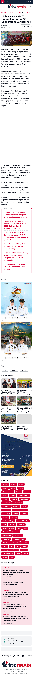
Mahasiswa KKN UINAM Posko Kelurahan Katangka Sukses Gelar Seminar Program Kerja (14, 606)
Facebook (28, 656)
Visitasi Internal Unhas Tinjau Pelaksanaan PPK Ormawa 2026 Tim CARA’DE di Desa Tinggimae (7, 428)
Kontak (7, 673)
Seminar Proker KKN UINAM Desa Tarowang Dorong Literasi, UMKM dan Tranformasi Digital (24, 392)
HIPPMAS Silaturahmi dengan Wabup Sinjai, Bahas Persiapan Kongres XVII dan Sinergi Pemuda (8, 392)
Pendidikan (14, 370)
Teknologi (24, 370)
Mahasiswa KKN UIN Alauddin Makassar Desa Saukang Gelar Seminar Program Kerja (24, 410)
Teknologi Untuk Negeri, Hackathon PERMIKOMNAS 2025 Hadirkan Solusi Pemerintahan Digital (15, 224)
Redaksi (26, 673)
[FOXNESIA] (16, 6)
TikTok (18, 656)
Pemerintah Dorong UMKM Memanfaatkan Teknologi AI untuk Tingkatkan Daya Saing (15, 214)
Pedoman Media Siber (16, 673)
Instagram (8, 656)
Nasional (6, 580)
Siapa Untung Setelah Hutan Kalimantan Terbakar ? (13, 583)
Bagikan (26, 26)
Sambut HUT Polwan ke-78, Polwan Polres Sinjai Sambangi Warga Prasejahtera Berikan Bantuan (8, 410)
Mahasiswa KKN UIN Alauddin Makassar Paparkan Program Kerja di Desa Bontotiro (16, 572)
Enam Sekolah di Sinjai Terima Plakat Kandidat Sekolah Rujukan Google (15, 246)
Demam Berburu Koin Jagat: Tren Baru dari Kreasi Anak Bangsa (14, 266)
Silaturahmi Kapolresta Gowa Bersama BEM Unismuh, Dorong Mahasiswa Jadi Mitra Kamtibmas (23, 428)
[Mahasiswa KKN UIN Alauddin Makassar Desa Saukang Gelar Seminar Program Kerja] (24, 401)
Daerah (5, 370)
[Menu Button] (2, 6)
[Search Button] (30, 6)
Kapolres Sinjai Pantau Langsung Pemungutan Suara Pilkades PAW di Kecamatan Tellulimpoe (15, 594)
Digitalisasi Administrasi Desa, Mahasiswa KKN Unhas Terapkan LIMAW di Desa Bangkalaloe (16, 256)
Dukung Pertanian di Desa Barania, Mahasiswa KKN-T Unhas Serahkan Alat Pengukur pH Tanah (16, 236)
